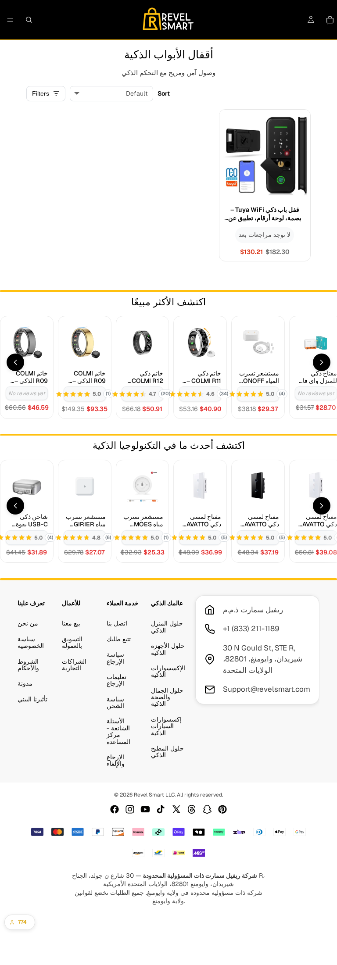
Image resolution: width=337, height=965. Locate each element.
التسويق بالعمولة (72, 642)
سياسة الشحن (115, 702)
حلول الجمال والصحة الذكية (167, 697)
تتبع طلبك (119, 639)
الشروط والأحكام (28, 665)
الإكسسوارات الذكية (168, 671)
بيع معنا (71, 624)
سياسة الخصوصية (31, 642)
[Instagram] (130, 809)
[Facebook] (114, 809)
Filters (40, 93)
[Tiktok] (160, 809)
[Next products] (321, 362)
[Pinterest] (222, 809)
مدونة (25, 684)
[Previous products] (15, 362)
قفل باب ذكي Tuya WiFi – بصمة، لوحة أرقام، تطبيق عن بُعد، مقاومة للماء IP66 (264, 214)
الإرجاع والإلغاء (116, 760)
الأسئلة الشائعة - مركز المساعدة (118, 732)
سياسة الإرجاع (115, 658)
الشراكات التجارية (74, 665)
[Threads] (191, 809)
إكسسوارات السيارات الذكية (166, 726)
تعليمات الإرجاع (116, 680)
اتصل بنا (117, 624)
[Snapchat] (207, 809)
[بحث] (29, 19)
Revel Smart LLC (154, 794)
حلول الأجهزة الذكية (168, 649)
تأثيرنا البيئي (32, 699)
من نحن (28, 624)
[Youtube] (145, 809)
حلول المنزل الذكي (167, 627)
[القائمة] (10, 20)
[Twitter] (176, 809)
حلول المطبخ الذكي (167, 751)
